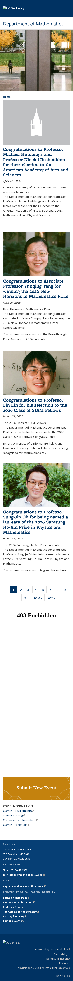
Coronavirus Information (20, 820)
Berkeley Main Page (16, 897)
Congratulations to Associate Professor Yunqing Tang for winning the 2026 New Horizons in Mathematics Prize (35, 288)
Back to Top (63, 976)
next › (39, 598)
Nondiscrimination (58, 958)
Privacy (64, 963)
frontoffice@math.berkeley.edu (24, 874)
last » (52, 598)
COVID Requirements (18, 811)
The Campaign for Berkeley (21, 911)
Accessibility (62, 954)
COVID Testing (14, 815)
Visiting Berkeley (14, 916)
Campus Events (13, 921)
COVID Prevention (16, 825)
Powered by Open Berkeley (52, 949)
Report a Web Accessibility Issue (24, 886)
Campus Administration (19, 902)
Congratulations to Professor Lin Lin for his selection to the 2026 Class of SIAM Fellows (35, 405)
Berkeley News (13, 907)
